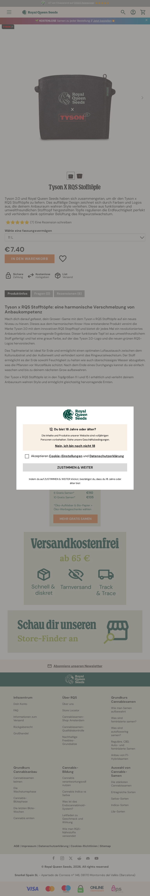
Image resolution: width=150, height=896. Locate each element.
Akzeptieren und (77, 456)
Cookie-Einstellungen (65, 456)
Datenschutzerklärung (106, 456)
